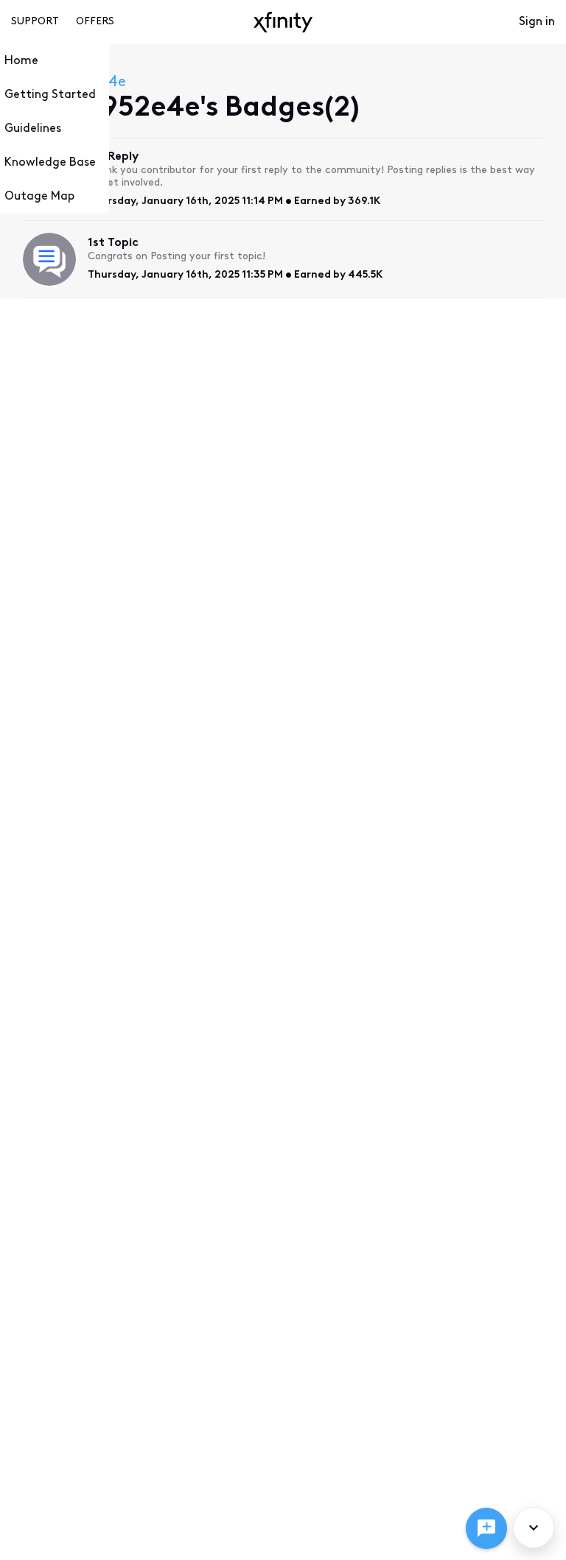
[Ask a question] (486, 1528)
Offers (95, 21)
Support (35, 21)
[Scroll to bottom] (533, 1527)
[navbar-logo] (283, 22)
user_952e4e (82, 82)
